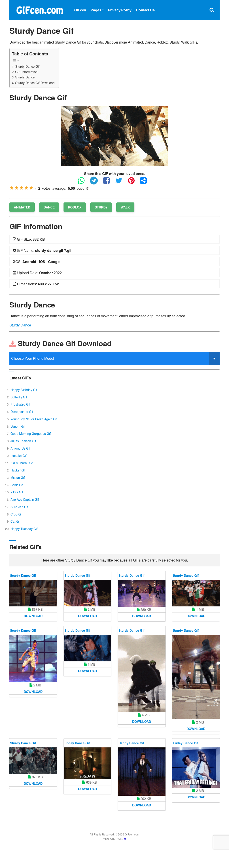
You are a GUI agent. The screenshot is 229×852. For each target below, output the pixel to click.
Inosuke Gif (19, 455)
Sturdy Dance (25, 77)
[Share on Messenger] (145, 182)
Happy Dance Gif (131, 743)
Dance (49, 207)
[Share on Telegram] (96, 182)
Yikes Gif (17, 492)
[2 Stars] (16, 188)
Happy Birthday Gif (24, 389)
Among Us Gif (20, 448)
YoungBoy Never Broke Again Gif (34, 419)
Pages (96, 10)
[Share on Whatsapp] (83, 182)
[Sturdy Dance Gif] (114, 135)
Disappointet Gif (22, 411)
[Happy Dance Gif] (141, 771)
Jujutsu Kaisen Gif (23, 441)
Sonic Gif (17, 485)
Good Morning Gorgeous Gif (31, 433)
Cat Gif (15, 521)
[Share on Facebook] (108, 182)
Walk (125, 207)
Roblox (74, 207)
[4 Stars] (26, 188)
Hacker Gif (18, 470)
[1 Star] (11, 188)
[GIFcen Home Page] (39, 9)
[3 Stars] (21, 188)
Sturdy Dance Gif (27, 66)
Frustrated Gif (20, 404)
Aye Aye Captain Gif (25, 499)
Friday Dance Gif (77, 743)
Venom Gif (18, 426)
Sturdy (101, 207)
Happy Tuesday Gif (24, 528)
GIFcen (80, 10)
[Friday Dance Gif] (87, 763)
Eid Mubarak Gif (22, 463)
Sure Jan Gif (19, 507)
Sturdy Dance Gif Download (35, 82)
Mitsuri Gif (18, 477)
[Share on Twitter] (121, 182)
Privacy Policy (120, 10)
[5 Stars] (31, 188)
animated (22, 207)
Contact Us (145, 10)
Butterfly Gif (19, 397)
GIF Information (26, 71)
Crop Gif (16, 514)
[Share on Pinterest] (133, 182)
